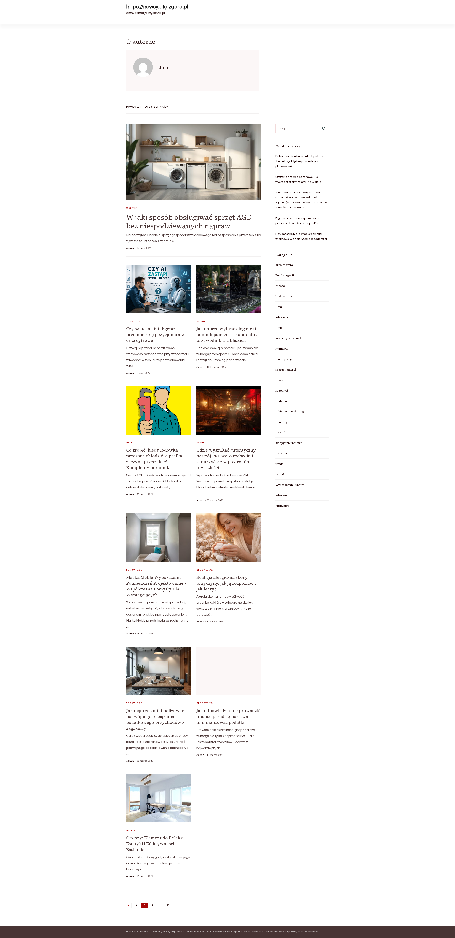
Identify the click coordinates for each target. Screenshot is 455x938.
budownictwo (284, 296)
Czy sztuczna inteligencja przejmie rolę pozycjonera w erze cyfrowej (155, 334)
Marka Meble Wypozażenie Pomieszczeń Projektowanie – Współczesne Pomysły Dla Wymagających (156, 586)
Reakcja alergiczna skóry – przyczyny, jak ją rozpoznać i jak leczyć (226, 583)
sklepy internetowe (288, 443)
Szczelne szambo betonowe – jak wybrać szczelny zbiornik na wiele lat (299, 179)
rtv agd (280, 432)
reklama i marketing (289, 411)
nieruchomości (285, 369)
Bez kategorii (284, 275)
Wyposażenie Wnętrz (289, 485)
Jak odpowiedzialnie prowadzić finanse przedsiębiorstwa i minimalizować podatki (228, 716)
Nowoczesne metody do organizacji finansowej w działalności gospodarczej (301, 236)
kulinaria (281, 349)
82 (169, 905)
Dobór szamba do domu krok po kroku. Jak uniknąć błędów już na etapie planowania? (300, 161)
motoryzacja (283, 359)
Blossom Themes (273, 932)
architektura (284, 265)
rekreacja (281, 422)
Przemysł (281, 390)
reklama (281, 401)
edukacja (281, 317)
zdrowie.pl (134, 321)
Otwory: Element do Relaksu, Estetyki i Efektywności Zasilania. (156, 843)
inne (278, 328)
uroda (279, 464)
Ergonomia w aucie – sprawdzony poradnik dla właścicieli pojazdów (297, 221)
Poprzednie (129, 905)
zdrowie (281, 495)
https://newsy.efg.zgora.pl (157, 6)
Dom (278, 307)
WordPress (311, 932)
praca (279, 380)
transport (281, 453)
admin (130, 248)
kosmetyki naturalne (289, 338)
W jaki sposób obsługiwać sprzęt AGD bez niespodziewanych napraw (189, 221)
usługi (131, 208)
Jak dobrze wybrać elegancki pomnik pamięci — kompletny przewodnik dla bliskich (227, 334)
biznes (280, 286)
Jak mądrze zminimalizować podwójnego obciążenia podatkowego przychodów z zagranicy (155, 719)
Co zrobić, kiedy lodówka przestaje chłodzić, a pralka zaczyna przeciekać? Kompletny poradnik (154, 459)
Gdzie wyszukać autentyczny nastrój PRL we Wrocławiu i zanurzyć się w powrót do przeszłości (226, 459)
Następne (175, 905)
